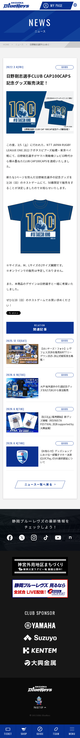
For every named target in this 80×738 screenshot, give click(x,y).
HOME (6, 44)
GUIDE (40, 734)
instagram (34, 537)
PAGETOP (39, 707)
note (70, 537)
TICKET (8, 734)
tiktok (46, 537)
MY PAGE (56, 5)
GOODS (64, 67)
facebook (10, 537)
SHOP (24, 734)
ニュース (19, 44)
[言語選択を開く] (75, 5)
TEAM (56, 734)
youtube (58, 537)
